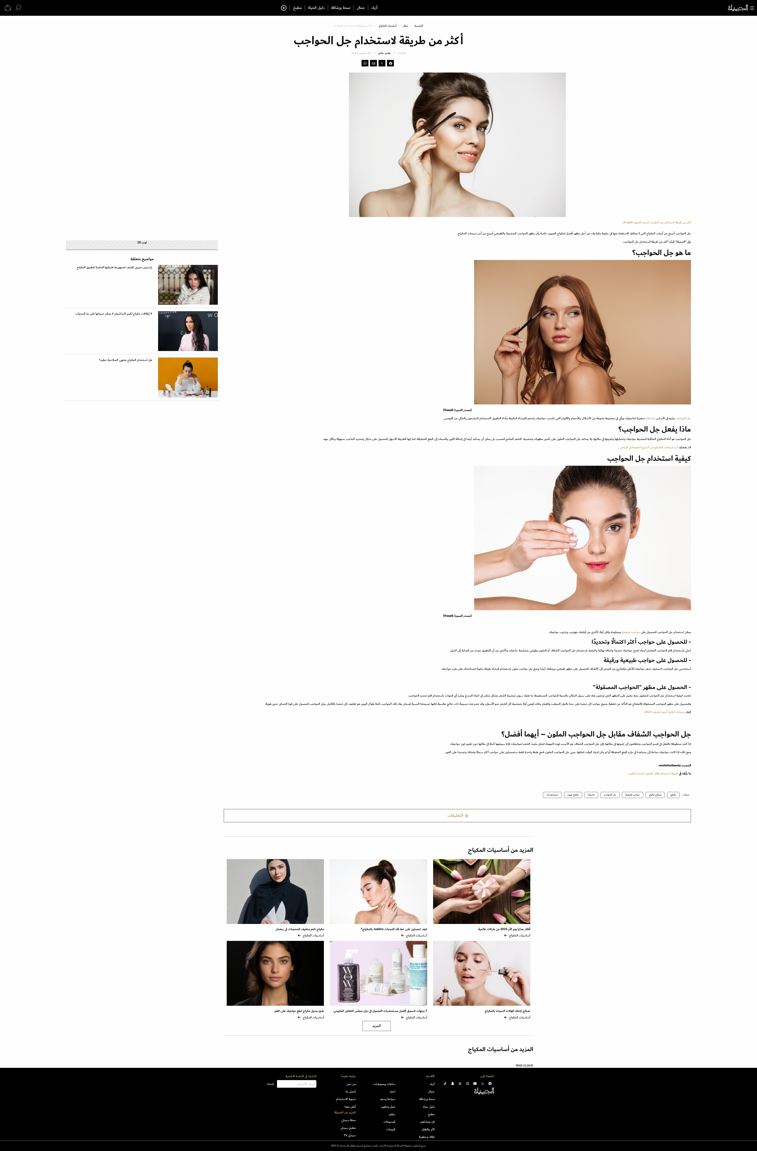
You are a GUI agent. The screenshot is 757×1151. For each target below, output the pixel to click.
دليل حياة (429, 1106)
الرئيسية (418, 25)
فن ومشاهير (427, 1121)
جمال (361, 8)
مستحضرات (552, 795)
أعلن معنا (350, 1106)
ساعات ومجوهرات (384, 1084)
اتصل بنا (351, 1091)
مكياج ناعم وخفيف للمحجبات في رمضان (299, 929)
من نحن (351, 1084)
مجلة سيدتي (348, 1120)
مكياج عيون (573, 795)
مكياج (673, 795)
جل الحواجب (683, 418)
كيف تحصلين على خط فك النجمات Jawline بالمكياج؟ (394, 929)
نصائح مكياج (655, 795)
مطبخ (297, 8)
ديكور (392, 1114)
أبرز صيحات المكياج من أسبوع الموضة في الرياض (648, 447)
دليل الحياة (316, 8)
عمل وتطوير (388, 1106)
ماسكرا (591, 795)
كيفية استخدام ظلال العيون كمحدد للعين (653, 773)
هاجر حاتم (384, 53)
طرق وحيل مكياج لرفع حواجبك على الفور (299, 1011)
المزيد (376, 1026)
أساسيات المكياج (387, 25)
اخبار (392, 1091)
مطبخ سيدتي (348, 1127)
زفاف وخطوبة (427, 1136)
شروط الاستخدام (346, 1099)
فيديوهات (389, 1121)
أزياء (374, 8)
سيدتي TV (350, 1135)
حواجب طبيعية (631, 632)
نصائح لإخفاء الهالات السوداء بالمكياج (507, 1011)
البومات (390, 1129)
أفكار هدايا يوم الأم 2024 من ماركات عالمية (503, 929)
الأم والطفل (428, 1129)
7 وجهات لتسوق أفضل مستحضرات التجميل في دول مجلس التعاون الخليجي (380, 1011)
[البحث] (18, 7)
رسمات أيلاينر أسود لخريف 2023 (665, 711)
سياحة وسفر (387, 1099)
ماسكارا (651, 418)
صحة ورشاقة (340, 8)
